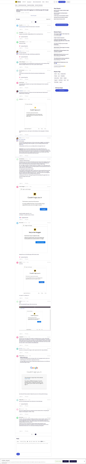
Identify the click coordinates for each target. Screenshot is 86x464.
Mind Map (56, 82)
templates (63, 75)
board (55, 73)
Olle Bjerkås (21, 32)
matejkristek (21, 336)
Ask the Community (38, 5)
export (61, 82)
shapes (65, 78)
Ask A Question (61, 90)
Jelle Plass (20, 348)
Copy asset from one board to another (61, 17)
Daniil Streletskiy (22, 41)
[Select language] (57, 2)
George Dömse (21, 355)
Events (43, 1)
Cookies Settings (58, 461)
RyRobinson (21, 99)
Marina (20, 51)
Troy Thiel (20, 25)
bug (58, 73)
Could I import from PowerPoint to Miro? (61, 15)
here (22, 144)
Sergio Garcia (21, 399)
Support (55, 80)
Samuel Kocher (21, 82)
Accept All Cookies (73, 461)
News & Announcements (37, 1)
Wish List (47, 1)
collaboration (63, 73)
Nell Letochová (21, 70)
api (59, 75)
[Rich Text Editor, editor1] (33, 447)
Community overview (22, 5)
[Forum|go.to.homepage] (20, 2)
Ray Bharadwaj (21, 158)
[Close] (84, 461)
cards (65, 80)
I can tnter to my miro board (59, 66)
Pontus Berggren (22, 186)
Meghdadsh (21, 90)
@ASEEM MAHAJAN (22, 26)
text (67, 80)
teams (61, 78)
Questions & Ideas (30, 5)
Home (16, 5)
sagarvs (20, 301)
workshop (60, 80)
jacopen (20, 262)
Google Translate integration (59, 37)
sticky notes (56, 78)
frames (55, 75)
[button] (62, 2)
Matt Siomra (21, 417)
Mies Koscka (21, 222)
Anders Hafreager (22, 61)
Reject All (65, 461)
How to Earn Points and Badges (62, 24)
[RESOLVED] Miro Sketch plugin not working (61, 47)
